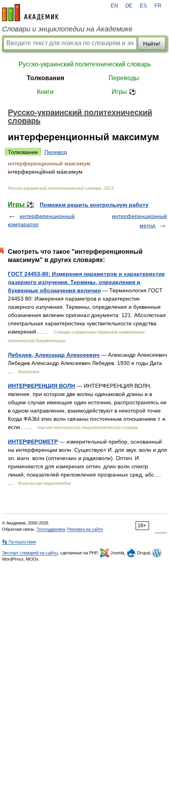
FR (157, 6)
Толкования (45, 78)
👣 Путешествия (19, 541)
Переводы (123, 78)
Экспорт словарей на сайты (30, 552)
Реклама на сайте (85, 529)
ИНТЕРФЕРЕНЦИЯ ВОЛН (41, 386)
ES (143, 6)
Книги (45, 91)
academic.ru (30, 12)
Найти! (151, 43)
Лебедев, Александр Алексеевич (53, 355)
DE (128, 6)
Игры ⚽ (124, 91)
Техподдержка (51, 529)
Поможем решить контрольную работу (94, 205)
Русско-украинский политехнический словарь (84, 64)
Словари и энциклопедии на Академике (67, 29)
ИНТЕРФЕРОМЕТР (33, 441)
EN (114, 6)
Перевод (55, 152)
